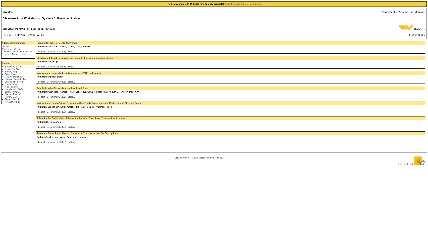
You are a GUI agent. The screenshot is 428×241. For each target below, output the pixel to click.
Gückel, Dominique (14, 76)
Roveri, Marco (12, 97)
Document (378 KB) (57, 142)
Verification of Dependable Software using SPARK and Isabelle (69, 73)
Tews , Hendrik (12, 99)
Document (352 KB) (57, 127)
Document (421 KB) (57, 97)
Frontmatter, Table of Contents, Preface (57, 43)
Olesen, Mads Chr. (14, 94)
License (6, 46)
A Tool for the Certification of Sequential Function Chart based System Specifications (81, 118)
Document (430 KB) (57, 82)
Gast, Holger (11, 74)
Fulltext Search (198, 157)
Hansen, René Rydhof (15, 79)
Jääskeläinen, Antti (14, 82)
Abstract (41, 51)
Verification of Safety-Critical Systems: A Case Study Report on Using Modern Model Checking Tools (89, 103)
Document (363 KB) (57, 112)
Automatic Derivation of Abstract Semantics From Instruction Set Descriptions (77, 133)
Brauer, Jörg (11, 71)
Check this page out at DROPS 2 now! (243, 4)
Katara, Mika (11, 84)
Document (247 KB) (57, 51)
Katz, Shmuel (11, 87)
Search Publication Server (14, 54)
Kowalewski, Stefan (14, 89)
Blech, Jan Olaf (12, 69)
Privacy (219, 157)
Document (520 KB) (57, 66)
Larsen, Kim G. (12, 92)
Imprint (210, 157)
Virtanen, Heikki (12, 102)
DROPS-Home (182, 157)
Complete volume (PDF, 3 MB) (17, 51)
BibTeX (71, 51)
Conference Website (12, 49)
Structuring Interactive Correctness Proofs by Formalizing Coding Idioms (75, 58)
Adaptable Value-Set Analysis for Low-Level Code (62, 88)
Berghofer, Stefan (13, 66)
